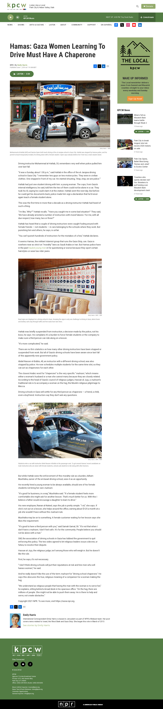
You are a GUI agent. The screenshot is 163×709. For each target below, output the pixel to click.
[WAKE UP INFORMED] (135, 55)
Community (76, 25)
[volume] (18, 17)
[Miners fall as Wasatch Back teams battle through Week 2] (125, 119)
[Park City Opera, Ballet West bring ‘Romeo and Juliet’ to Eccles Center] (125, 163)
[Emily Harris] (15, 620)
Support (91, 25)
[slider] (21, 17)
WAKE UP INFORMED (135, 78)
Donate (149, 6)
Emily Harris (22, 65)
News (10, 25)
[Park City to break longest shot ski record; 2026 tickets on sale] (125, 144)
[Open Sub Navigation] (14, 25)
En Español (106, 25)
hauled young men (37, 248)
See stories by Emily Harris (36, 625)
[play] (10, 17)
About (63, 25)
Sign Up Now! (135, 98)
